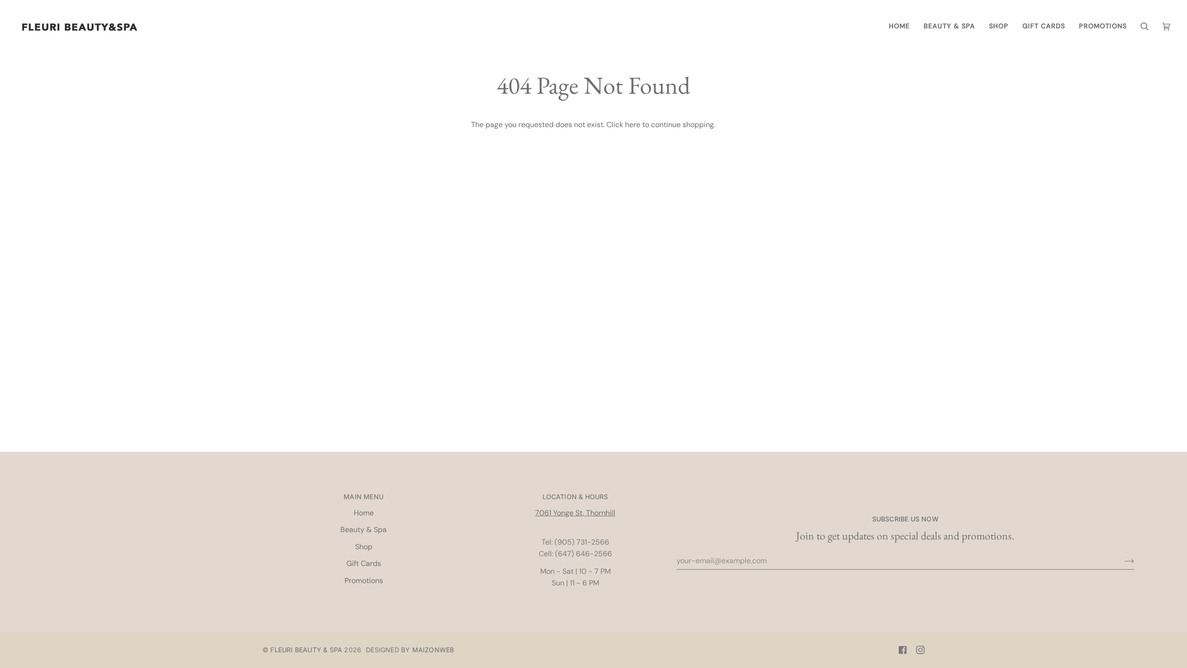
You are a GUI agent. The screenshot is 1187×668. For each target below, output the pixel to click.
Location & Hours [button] (575, 497)
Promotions (364, 580)
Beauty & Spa (363, 529)
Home (364, 513)
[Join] (1122, 560)
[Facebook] (903, 650)
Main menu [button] (363, 497)
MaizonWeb (433, 650)
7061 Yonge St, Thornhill (575, 513)
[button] (949, 26)
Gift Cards (363, 563)
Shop (363, 547)
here (632, 124)
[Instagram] (920, 650)
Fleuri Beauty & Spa (306, 650)
